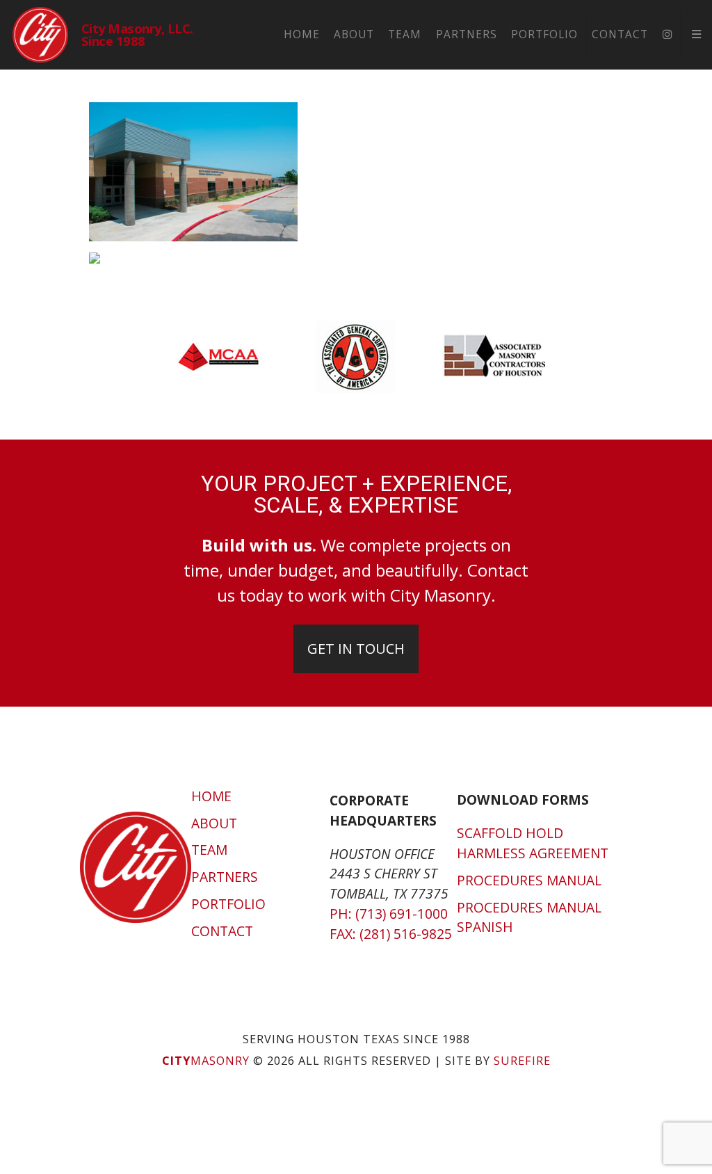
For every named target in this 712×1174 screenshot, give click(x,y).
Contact (620, 34)
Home (302, 34)
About (354, 34)
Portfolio (544, 34)
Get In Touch (356, 648)
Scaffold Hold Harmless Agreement (532, 842)
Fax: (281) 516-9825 (391, 933)
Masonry (206, 1060)
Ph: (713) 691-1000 (389, 913)
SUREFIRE (522, 1060)
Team (404, 34)
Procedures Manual (529, 880)
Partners (466, 34)
